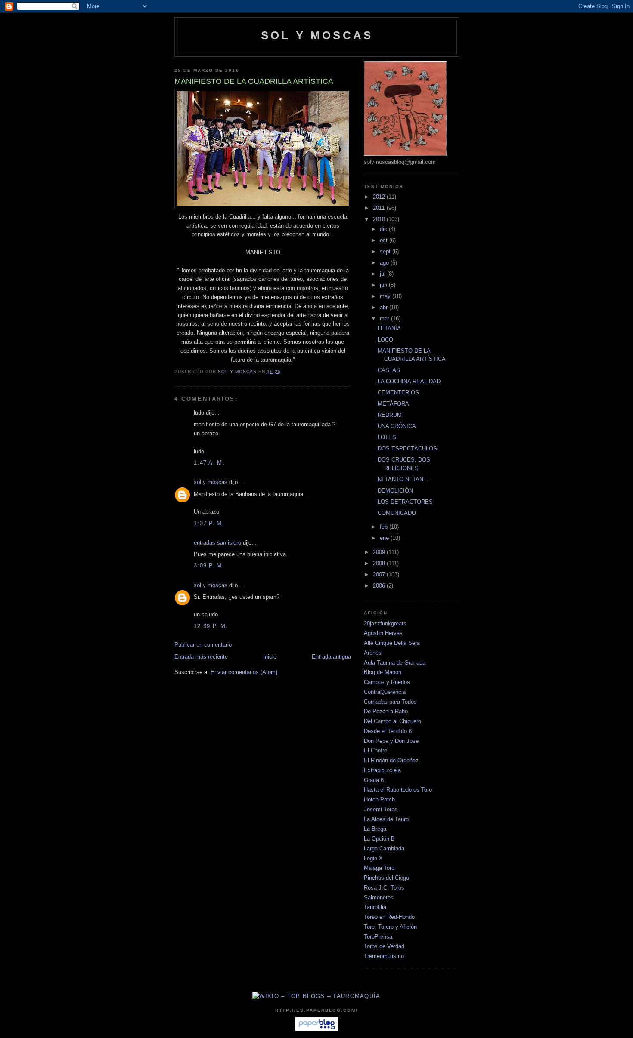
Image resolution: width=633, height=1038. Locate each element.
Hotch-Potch (379, 799)
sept (386, 251)
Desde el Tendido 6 (388, 731)
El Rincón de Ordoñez (391, 760)
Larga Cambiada (384, 848)
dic (384, 229)
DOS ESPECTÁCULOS (407, 448)
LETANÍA (389, 328)
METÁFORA (393, 403)
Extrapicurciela (382, 770)
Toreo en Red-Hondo (389, 917)
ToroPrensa (378, 936)
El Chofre (375, 750)
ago (385, 262)
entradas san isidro (217, 542)
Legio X (373, 858)
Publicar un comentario (203, 644)
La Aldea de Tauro (386, 819)
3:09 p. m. (209, 565)
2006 (380, 585)
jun (384, 285)
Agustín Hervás (383, 633)
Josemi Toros (380, 809)
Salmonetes (379, 897)
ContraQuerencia (385, 692)
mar (385, 318)
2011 (380, 208)
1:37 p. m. (209, 523)
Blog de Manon (382, 672)
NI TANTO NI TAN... (403, 479)
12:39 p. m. (211, 626)
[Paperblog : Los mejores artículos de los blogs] (316, 1029)
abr (384, 307)
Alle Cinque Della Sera (392, 643)
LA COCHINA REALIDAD (409, 381)
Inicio (269, 656)
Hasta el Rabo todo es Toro (398, 789)
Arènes (373, 653)
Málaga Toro (379, 868)
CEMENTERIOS (398, 392)
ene (385, 538)
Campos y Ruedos (387, 682)
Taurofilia (375, 907)
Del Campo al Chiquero (392, 721)
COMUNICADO (397, 513)
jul (383, 274)
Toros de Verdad (384, 946)
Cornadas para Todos (390, 702)
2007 (380, 574)
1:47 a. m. (209, 462)
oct (384, 240)
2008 (380, 563)
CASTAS (389, 370)
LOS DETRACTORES (405, 502)
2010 (380, 219)
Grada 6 (374, 780)
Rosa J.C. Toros (384, 887)
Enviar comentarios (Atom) (244, 672)
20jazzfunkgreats (385, 623)
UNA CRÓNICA (397, 426)
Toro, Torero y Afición (390, 927)
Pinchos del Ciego (386, 878)
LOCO (385, 339)
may (386, 296)
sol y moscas (210, 482)
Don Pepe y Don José (391, 741)
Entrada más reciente (201, 656)
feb (384, 527)
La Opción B (379, 838)
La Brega (375, 828)
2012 (380, 197)
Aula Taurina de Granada (394, 662)
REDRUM (390, 415)
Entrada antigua (331, 656)
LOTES (387, 437)
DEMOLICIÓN (395, 490)
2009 (380, 552)
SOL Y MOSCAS (317, 35)
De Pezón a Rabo (386, 711)
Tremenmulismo (384, 956)
